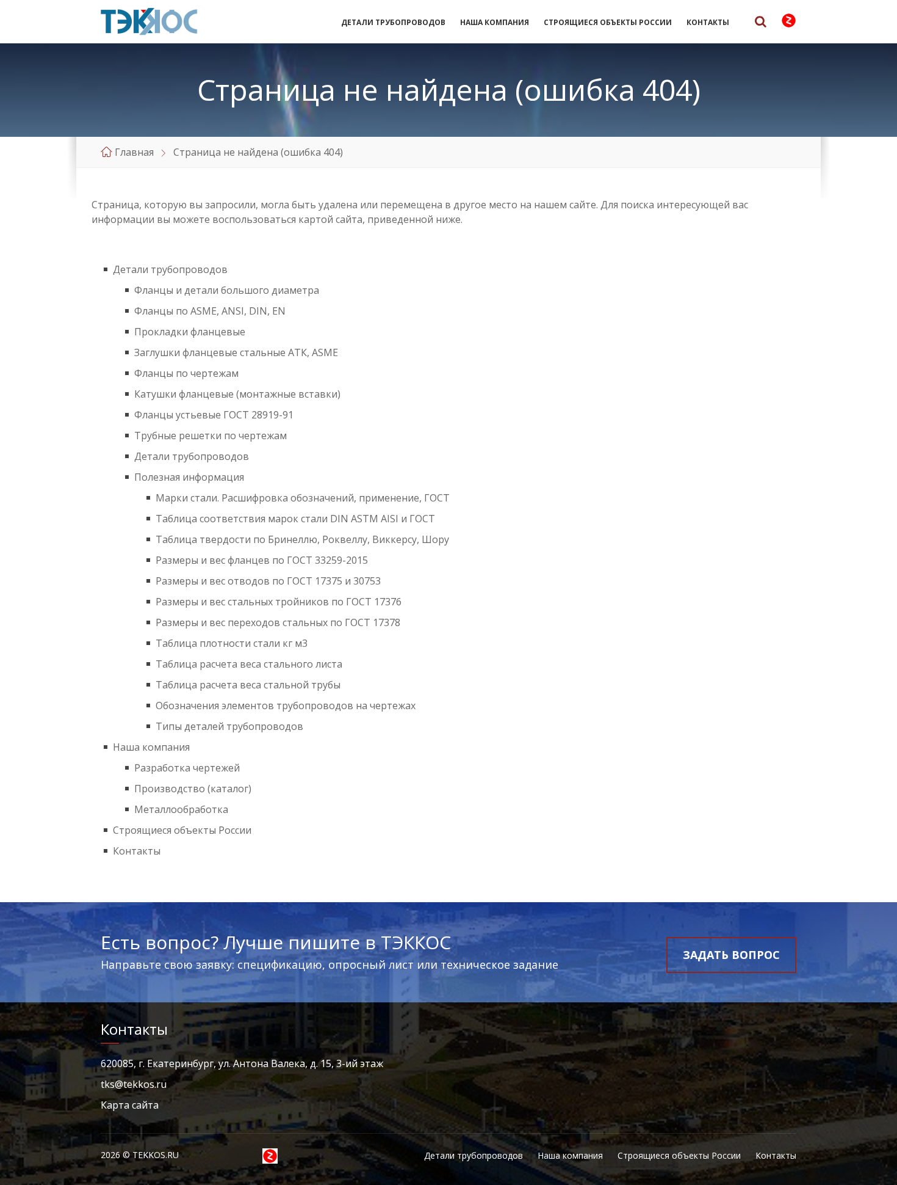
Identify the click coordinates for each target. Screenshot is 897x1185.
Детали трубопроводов (393, 22)
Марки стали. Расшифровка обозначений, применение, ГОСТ (303, 498)
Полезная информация (189, 477)
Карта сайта (130, 1105)
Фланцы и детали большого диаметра (226, 290)
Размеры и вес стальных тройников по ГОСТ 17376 (279, 601)
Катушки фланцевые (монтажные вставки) (237, 394)
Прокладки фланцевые (189, 331)
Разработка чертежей (187, 768)
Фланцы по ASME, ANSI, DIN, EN (210, 311)
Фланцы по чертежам (186, 373)
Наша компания (494, 22)
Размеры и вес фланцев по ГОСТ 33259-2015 (262, 560)
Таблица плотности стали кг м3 (232, 643)
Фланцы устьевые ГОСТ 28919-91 (214, 414)
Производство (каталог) (192, 788)
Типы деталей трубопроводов (229, 726)
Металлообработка (181, 809)
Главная (134, 152)
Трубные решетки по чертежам (210, 435)
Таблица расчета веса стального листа (249, 664)
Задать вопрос (731, 954)
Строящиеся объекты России (608, 22)
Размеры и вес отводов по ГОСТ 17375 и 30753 (268, 581)
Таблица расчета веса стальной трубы (248, 684)
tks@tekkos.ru (134, 1084)
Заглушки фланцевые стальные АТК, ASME (236, 352)
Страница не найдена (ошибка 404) (258, 152)
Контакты (707, 22)
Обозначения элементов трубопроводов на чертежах (286, 705)
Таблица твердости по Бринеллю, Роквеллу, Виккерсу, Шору (302, 539)
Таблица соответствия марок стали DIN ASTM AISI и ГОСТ (295, 518)
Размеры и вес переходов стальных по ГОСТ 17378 (278, 622)
